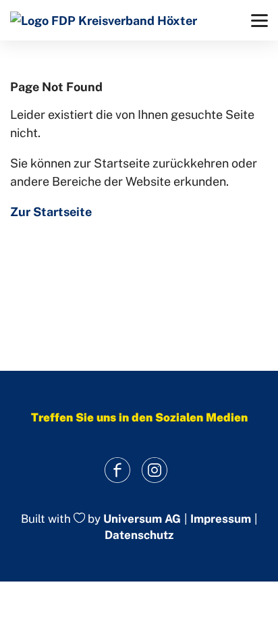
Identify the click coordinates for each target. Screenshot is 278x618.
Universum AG (142, 518)
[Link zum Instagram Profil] (154, 470)
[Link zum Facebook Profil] (117, 470)
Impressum (220, 519)
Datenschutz (139, 535)
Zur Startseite (51, 212)
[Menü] (259, 20)
